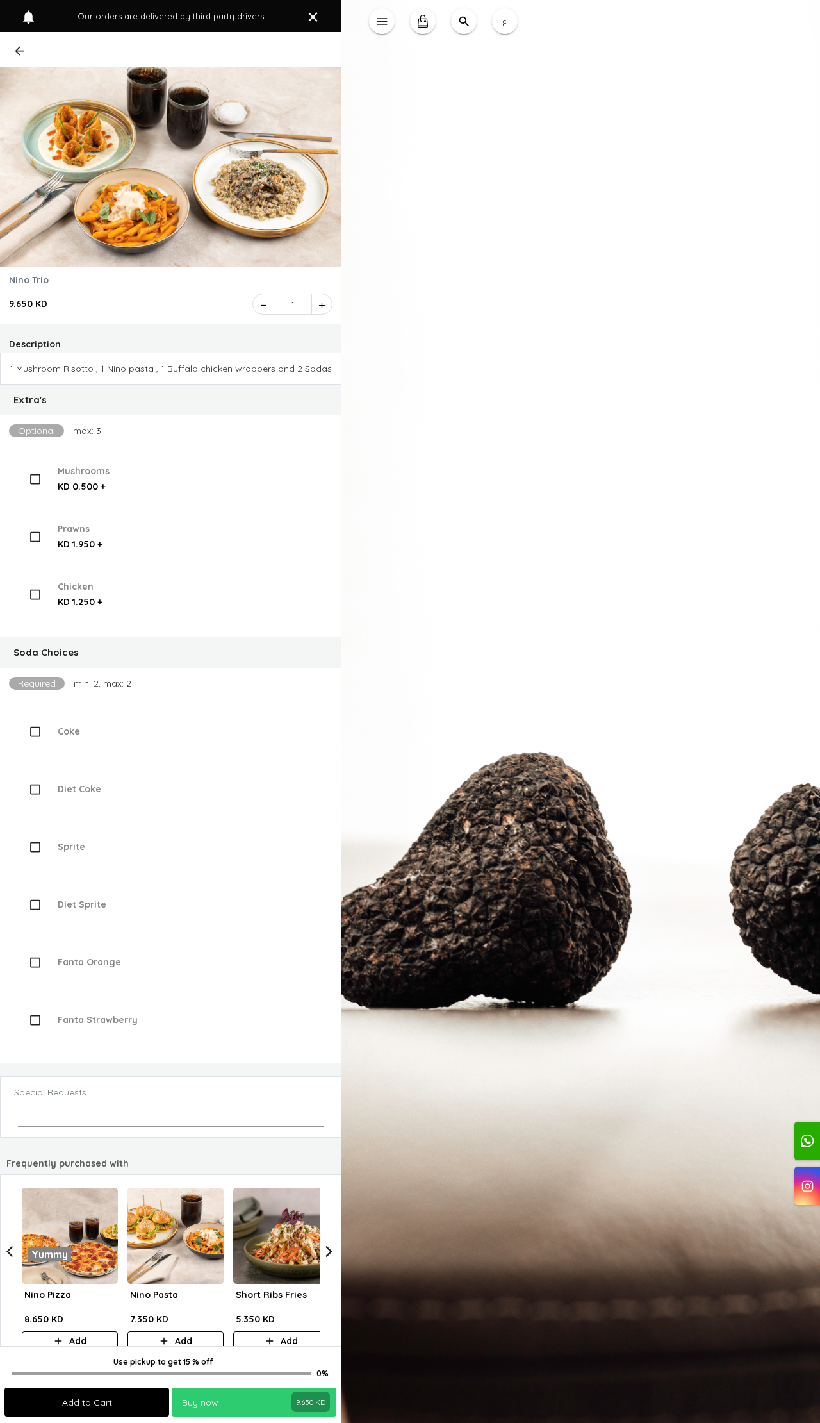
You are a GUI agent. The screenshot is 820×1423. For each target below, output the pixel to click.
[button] (170, 400)
